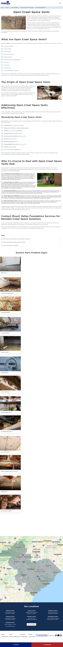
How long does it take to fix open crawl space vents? (13, 242)
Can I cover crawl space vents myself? (9, 245)
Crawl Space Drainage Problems (7, 293)
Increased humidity (9, 46)
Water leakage (7, 49)
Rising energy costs (9, 54)
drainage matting (11, 138)
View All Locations (31, 624)
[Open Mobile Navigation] (60, 3)
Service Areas (22, 634)
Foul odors (6, 62)
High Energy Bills (4, 372)
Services (7, 7)
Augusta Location (31, 610)
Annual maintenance (9, 149)
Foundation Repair (4, 636)
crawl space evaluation (18, 125)
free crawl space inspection (14, 228)
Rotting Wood (4, 491)
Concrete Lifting (31, 636)
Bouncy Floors (4, 272)
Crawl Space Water (4, 352)
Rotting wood (7, 67)
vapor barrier (22, 144)
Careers (10, 634)
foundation (25, 177)
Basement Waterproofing (14, 636)
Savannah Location (10, 622)
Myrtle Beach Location (53, 616)
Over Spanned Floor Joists (6, 431)
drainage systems (17, 133)
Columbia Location (10, 616)
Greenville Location (31, 616)
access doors (12, 130)
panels (16, 141)
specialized (34, 28)
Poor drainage (7, 51)
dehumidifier (13, 146)
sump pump (23, 136)
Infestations (7, 65)
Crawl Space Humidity (5, 312)
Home (2, 7)
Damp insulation (8, 57)
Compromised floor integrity (11, 70)
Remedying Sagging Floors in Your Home (9, 471)
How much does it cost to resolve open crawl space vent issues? (15, 238)
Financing (30, 634)
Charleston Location (52, 610)
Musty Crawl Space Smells (6, 412)
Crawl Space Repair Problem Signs (27, 7)
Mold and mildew (8, 59)
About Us (3, 634)
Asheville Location (10, 610)
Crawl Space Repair (14, 7)
